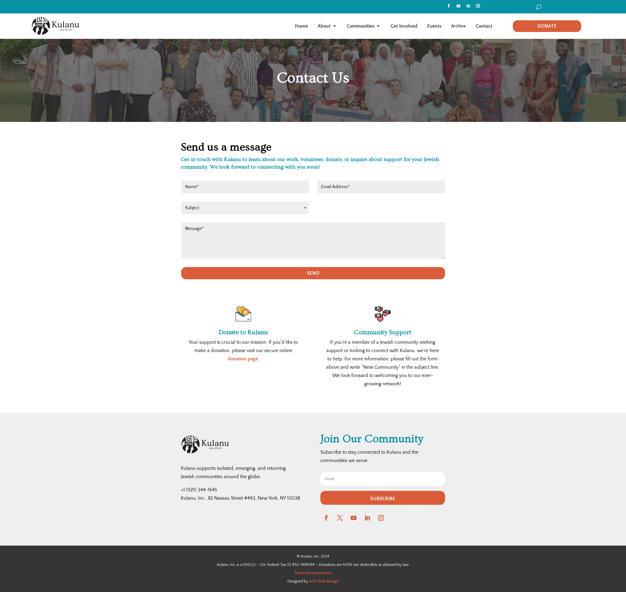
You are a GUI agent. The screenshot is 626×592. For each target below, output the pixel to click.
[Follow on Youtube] (458, 6)
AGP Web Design (324, 581)
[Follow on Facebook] (449, 6)
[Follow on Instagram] (478, 6)
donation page (243, 359)
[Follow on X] (340, 518)
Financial (302, 573)
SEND (313, 273)
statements (320, 573)
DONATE (547, 26)
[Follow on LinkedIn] (468, 6)
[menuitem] (538, 6)
